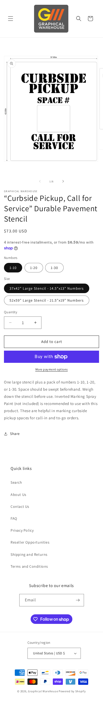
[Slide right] (63, 181)
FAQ (14, 518)
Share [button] (15, 433)
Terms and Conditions (29, 566)
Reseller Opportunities (30, 542)
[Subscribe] (78, 600)
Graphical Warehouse (43, 691)
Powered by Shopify (72, 691)
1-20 (34, 267)
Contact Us (20, 506)
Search (16, 482)
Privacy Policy (22, 530)
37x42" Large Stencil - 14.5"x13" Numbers (47, 288)
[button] (10, 18)
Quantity (10, 312)
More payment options (51, 369)
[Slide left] (40, 181)
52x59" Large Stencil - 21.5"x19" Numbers (47, 300)
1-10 (13, 267)
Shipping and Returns (29, 554)
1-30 (54, 267)
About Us (18, 494)
